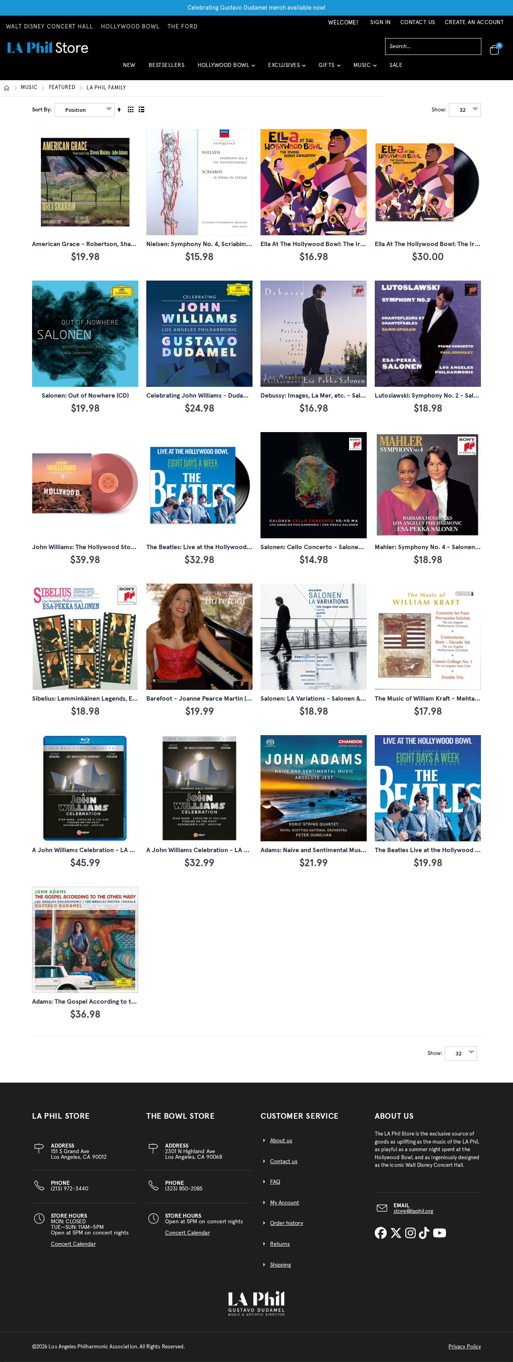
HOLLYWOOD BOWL (130, 27)
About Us (394, 1116)
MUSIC (29, 87)
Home (7, 88)
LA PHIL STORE (61, 1116)
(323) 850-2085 (184, 1186)
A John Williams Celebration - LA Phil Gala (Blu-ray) (106, 850)
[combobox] (433, 46)
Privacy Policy (464, 1347)
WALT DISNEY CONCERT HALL (49, 27)
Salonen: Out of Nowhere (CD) (85, 395)
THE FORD (183, 27)
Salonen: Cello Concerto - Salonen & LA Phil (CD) (332, 547)
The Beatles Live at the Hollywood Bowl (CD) (439, 850)
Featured (62, 87)
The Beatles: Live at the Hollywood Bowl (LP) (210, 547)
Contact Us (417, 22)
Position (75, 109)
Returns (280, 1244)
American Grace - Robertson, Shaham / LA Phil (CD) (107, 244)
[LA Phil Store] (47, 47)
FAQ (275, 1182)
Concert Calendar (73, 1244)
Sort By (41, 110)
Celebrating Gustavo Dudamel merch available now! (257, 8)
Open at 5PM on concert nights (204, 1224)
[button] (226, 68)
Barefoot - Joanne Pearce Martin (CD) (201, 698)
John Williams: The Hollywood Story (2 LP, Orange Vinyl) (113, 547)
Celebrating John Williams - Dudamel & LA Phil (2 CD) (222, 395)
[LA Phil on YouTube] (439, 1234)
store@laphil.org (414, 1211)
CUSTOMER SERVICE (300, 1116)
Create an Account (474, 22)
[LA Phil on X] (397, 1234)
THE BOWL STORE (180, 1116)
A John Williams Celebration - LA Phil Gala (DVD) (216, 850)
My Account (284, 1203)
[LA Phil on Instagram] (412, 1234)
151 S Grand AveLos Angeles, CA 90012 (79, 1151)
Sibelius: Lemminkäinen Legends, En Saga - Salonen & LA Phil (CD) (126, 698)
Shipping (280, 1265)
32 (462, 109)
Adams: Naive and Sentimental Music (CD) (320, 850)
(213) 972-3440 (70, 1186)
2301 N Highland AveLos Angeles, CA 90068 (193, 1151)
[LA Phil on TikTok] (425, 1234)
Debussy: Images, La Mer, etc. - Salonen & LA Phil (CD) (338, 395)
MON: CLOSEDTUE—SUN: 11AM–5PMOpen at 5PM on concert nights (90, 1230)
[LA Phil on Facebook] (382, 1234)
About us (281, 1141)
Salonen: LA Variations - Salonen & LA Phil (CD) (328, 698)
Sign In (380, 22)
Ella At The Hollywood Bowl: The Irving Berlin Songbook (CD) (348, 244)
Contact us (284, 1161)
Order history (286, 1223)
